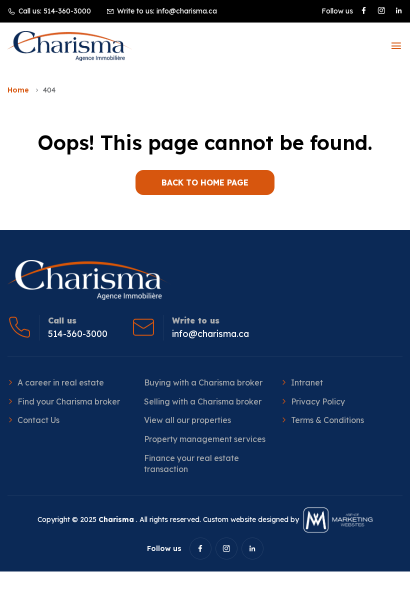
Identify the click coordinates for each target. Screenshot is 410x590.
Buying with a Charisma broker (203, 383)
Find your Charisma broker (69, 401)
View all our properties (187, 420)
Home (18, 90)
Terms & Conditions (327, 420)
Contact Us (39, 420)
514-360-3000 (67, 11)
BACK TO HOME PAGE (205, 183)
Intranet (307, 383)
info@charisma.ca (186, 11)
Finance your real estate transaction (191, 463)
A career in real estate (61, 383)
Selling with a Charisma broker (203, 401)
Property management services (205, 439)
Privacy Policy (318, 401)
